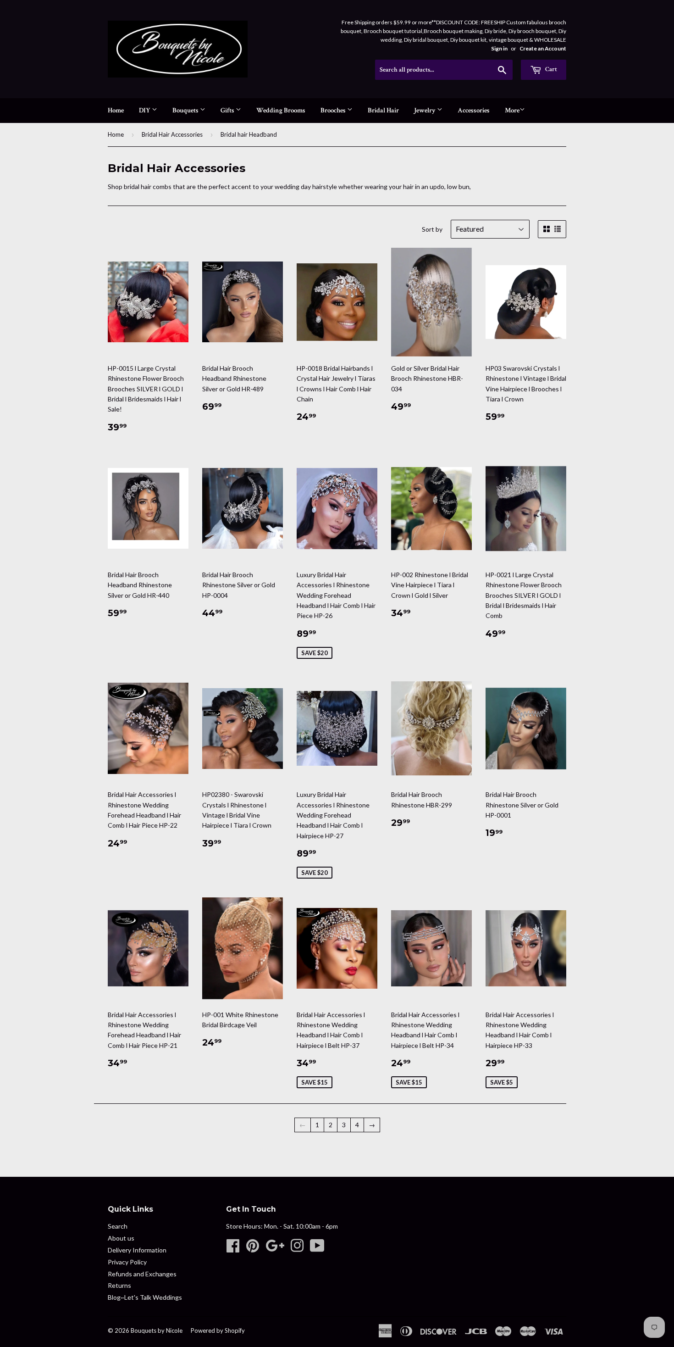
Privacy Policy (127, 1262)
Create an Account (542, 48)
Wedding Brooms (280, 110)
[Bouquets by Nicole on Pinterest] (253, 1248)
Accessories (474, 110)
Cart (550, 69)
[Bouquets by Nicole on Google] (274, 1248)
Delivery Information (137, 1250)
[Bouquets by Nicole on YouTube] (317, 1248)
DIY (145, 110)
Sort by (432, 229)
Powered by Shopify (218, 1330)
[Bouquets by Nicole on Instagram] (297, 1248)
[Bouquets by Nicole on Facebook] (233, 1248)
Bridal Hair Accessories (172, 134)
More (512, 110)
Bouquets (186, 110)
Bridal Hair (383, 110)
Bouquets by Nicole (156, 1330)
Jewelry (425, 110)
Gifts (228, 110)
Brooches (333, 110)
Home (116, 110)
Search (117, 1226)
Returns (119, 1285)
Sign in (499, 48)
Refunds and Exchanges (142, 1274)
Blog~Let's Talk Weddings (145, 1297)
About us (121, 1238)
